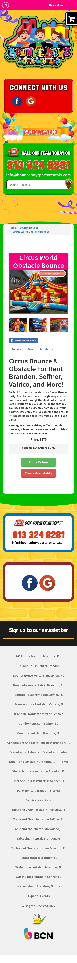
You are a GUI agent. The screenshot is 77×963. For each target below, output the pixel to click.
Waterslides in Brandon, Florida (38, 886)
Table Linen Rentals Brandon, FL (38, 838)
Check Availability (38, 473)
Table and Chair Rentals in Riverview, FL (38, 809)
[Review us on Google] (31, 101)
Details (16, 349)
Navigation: (56, 5)
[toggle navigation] (69, 5)
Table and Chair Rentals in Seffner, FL (38, 819)
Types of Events (39, 896)
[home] (5, 5)
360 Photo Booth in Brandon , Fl (38, 656)
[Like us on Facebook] (17, 101)
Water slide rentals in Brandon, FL (38, 867)
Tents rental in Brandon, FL (38, 858)
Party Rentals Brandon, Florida (38, 790)
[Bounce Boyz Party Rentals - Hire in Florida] (38, 42)
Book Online (38, 462)
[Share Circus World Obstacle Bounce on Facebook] (38, 340)
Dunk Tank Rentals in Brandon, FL (32, 762)
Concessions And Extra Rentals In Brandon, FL (38, 743)
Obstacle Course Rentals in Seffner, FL (39, 781)
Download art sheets (24, 752)
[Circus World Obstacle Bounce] (38, 291)
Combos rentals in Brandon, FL (38, 733)
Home (12, 227)
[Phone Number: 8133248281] (38, 165)
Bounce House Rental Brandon (39, 666)
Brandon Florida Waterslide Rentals (38, 714)
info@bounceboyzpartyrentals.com (38, 542)
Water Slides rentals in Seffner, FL (38, 877)
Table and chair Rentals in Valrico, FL (38, 829)
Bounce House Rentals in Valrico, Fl (38, 704)
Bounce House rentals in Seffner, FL (38, 694)
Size (30, 349)
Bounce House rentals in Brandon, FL (38, 685)
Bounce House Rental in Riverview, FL (38, 675)
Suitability (46, 349)
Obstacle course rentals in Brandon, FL (38, 771)
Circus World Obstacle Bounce (30, 231)
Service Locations (38, 800)
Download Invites (55, 752)
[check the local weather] (38, 132)
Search (68, 185)
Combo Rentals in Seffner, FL (38, 723)
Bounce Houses (29, 227)
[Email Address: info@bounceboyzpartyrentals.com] (38, 175)
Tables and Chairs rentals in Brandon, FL (38, 848)
